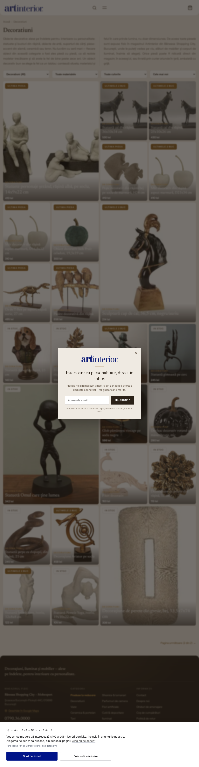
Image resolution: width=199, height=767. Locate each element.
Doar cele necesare (85, 756)
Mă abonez (122, 400)
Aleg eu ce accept (83, 740)
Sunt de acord (32, 756)
